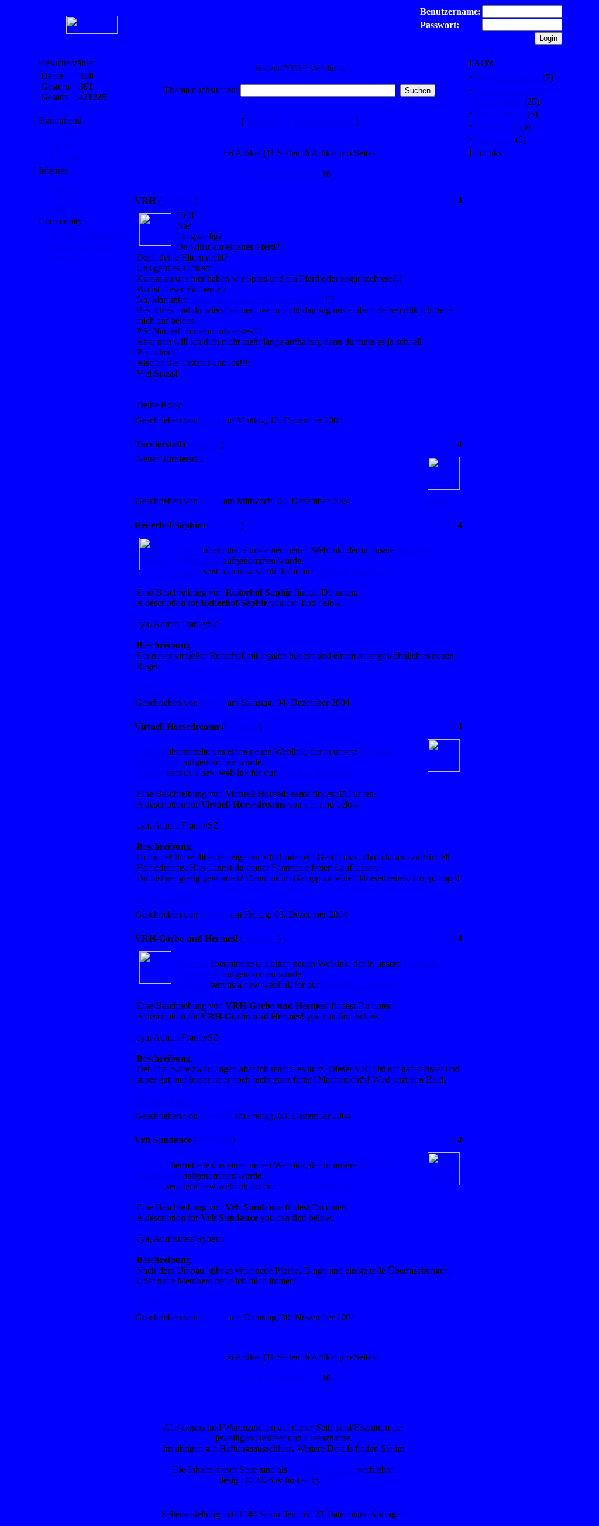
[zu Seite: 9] (251, 174)
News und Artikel (508, 78)
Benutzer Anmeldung (89, 234)
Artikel (62, 184)
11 (337, 174)
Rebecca (192, 964)
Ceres (210, 501)
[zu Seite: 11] (348, 174)
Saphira (150, 752)
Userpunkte (496, 127)
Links (60, 145)
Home (61, 134)
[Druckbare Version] (446, 200)
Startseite (263, 121)
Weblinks (178, 201)
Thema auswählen (319, 121)
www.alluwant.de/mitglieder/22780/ (256, 299)
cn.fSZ (335, 1480)
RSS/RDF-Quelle (322, 1469)
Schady (150, 1165)
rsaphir (188, 550)
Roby (210, 420)
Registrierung (500, 114)
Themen (65, 157)
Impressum (70, 208)
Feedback (67, 196)
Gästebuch (69, 258)
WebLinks (494, 140)
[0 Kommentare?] (453, 200)
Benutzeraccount (81, 246)
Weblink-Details (166, 687)
